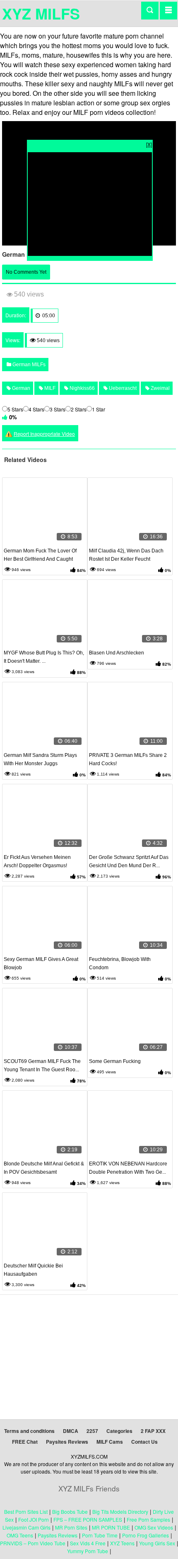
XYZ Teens (122, 1543)
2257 (92, 1431)
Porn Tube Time (100, 1535)
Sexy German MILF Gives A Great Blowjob (41, 963)
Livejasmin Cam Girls (26, 1527)
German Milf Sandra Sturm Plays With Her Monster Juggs (40, 759)
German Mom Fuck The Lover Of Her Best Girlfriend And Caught (40, 555)
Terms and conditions (29, 1431)
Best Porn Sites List (26, 1511)
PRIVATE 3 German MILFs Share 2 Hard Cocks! (128, 759)
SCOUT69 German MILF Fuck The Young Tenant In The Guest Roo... (42, 1065)
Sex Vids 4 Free (88, 1543)
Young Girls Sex (157, 1543)
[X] (149, 144)
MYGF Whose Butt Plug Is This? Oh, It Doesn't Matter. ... (44, 657)
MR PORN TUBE (111, 1527)
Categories (119, 1431)
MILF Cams (109, 1441)
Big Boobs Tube (70, 1511)
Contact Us (144, 1441)
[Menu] (168, 10)
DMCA (70, 1431)
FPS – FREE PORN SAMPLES (87, 1519)
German (20, 388)
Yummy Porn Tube (87, 1550)
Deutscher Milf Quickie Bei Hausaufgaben (33, 1270)
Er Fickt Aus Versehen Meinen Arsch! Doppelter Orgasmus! (37, 861)
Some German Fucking (115, 1061)
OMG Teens (20, 1535)
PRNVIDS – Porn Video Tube (32, 1543)
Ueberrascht (122, 388)
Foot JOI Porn (33, 1519)
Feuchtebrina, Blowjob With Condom (120, 963)
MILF (49, 388)
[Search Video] (150, 10)
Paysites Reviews (67, 1441)
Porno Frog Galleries (145, 1535)
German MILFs (28, 364)
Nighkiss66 (81, 388)
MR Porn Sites (71, 1527)
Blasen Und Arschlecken (116, 653)
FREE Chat (25, 1441)
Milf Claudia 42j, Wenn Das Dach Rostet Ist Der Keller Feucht (126, 555)
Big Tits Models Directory (120, 1511)
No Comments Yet (26, 272)
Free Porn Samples (148, 1519)
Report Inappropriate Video (44, 433)
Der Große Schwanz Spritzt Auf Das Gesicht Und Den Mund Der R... (128, 861)
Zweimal (159, 388)
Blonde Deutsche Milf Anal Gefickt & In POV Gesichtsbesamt (44, 1168)
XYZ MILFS (41, 13)
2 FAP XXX (153, 1431)
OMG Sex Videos (154, 1527)
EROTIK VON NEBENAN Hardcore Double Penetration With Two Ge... (128, 1168)
